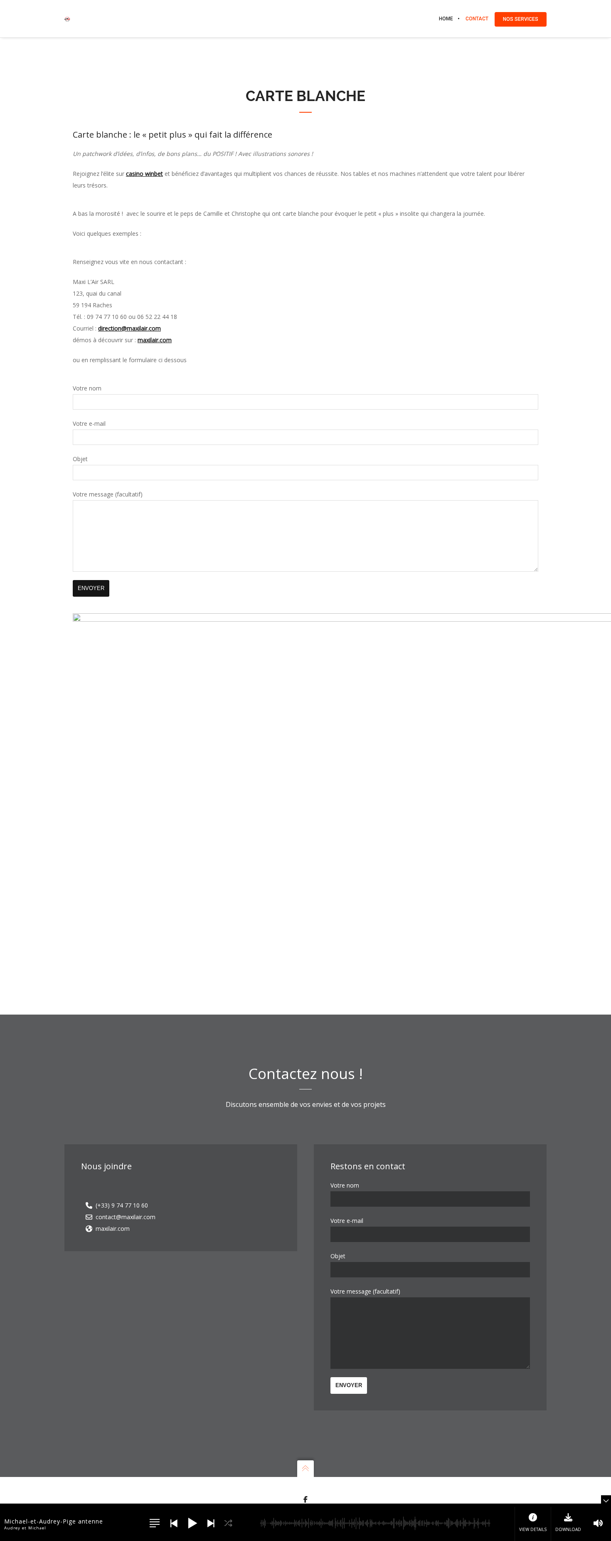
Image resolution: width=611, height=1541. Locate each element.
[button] (154, 1523)
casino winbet (144, 174)
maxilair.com (155, 340)
